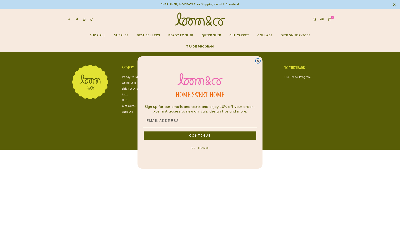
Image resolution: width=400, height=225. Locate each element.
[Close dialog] (257, 60)
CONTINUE (200, 136)
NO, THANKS (200, 147)
